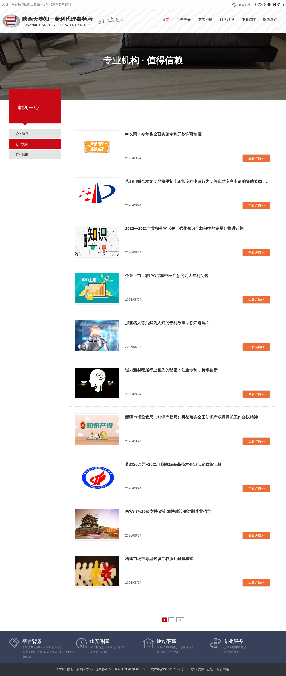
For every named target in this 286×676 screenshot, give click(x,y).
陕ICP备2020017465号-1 (168, 669)
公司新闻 (22, 133)
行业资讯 (22, 144)
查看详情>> (256, 158)
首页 (165, 20)
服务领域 (227, 20)
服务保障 (249, 20)
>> (180, 620)
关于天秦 (184, 20)
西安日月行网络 (218, 669)
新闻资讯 (205, 20)
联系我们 (270, 20)
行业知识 (22, 154)
